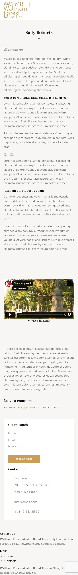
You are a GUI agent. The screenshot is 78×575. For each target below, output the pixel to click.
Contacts (10, 561)
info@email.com (25, 502)
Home (8, 556)
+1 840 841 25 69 (26, 511)
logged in (26, 407)
